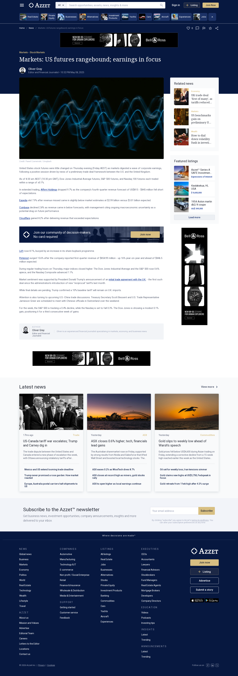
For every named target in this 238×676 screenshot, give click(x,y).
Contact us (24, 654)
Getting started (67, 607)
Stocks (104, 580)
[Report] (204, 28)
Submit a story (204, 589)
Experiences (107, 621)
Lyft (21, 251)
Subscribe (207, 510)
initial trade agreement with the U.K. (127, 279)
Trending (145, 640)
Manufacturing (67, 559)
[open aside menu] (21, 5)
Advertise (24, 628)
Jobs (103, 564)
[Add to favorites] (210, 28)
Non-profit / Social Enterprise (74, 575)
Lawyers (145, 564)
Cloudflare (24, 218)
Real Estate (25, 585)
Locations (24, 649)
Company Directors (151, 601)
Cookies (51, 665)
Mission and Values (29, 623)
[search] (162, 5)
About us (23, 617)
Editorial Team (26, 633)
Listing (194, 5)
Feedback (65, 617)
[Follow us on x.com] (217, 665)
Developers (147, 595)
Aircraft (105, 616)
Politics (23, 575)
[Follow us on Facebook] (208, 665)
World (22, 580)
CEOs (144, 554)
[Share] (217, 28)
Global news (25, 554)
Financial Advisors (150, 569)
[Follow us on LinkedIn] (212, 665)
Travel (22, 606)
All (59, 5)
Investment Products (111, 590)
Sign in (176, 5)
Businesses (106, 569)
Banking (105, 595)
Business (23, 559)
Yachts (104, 611)
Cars (103, 606)
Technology (25, 590)
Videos (144, 612)
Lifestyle (23, 601)
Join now (145, 234)
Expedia (23, 200)
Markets (194, 111)
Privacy (41, 665)
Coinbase (24, 207)
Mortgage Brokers (150, 590)
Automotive (66, 554)
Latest (144, 634)
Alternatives (107, 575)
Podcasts (146, 617)
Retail (63, 580)
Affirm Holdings (49, 189)
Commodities (107, 601)
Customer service (69, 612)
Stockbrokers (148, 575)
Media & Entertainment (72, 595)
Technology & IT (68, 564)
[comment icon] (197, 28)
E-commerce (66, 569)
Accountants (147, 559)
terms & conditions (200, 520)
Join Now (211, 5)
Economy (195, 91)
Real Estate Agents (151, 585)
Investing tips (148, 623)
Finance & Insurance (70, 585)
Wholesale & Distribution (72, 590)
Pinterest (24, 258)
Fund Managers (149, 580)
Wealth (194, 131)
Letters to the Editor (29, 643)
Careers (23, 638)
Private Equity (108, 585)
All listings (106, 554)
